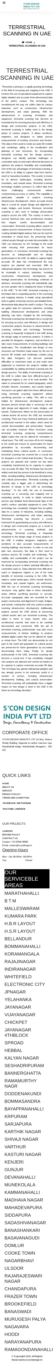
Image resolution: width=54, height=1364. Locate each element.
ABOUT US (8, 787)
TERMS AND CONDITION (15, 797)
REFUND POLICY (11, 834)
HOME (5, 783)
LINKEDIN (20, 808)
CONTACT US (10, 838)
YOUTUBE (8, 808)
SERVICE (7, 790)
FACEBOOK (9, 803)
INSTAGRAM (24, 803)
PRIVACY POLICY (11, 794)
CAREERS (7, 831)
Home (28, 42)
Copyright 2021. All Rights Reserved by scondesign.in (27, 1358)
